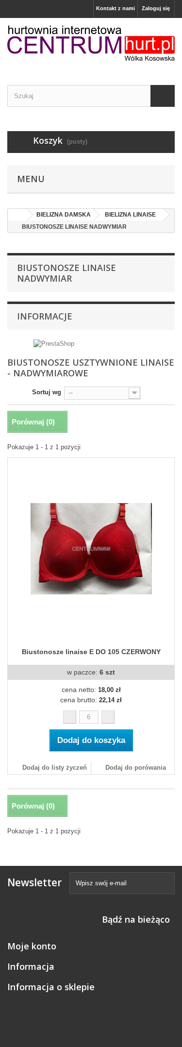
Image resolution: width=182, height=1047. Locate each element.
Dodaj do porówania (135, 767)
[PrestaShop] (53, 343)
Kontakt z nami (115, 8)
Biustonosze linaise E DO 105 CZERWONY (91, 652)
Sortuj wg (46, 392)
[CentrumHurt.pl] (91, 43)
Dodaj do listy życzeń (53, 767)
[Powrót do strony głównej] (17, 215)
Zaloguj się (156, 8)
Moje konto (31, 946)
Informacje (44, 316)
